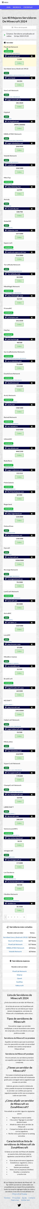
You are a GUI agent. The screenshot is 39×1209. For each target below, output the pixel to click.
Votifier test (25, 1200)
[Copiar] (29, 56)
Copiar (32, 56)
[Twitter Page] (19, 1205)
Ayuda (24, 1198)
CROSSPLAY (28, 7)
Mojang (24, 1194)
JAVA (8, 7)
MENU (6, 2)
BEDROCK (17, 7)
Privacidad (16, 1198)
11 (24, 917)
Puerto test (15, 1200)
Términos (7, 1198)
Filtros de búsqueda (20, 27)
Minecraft (15, 1194)
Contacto (31, 1198)
